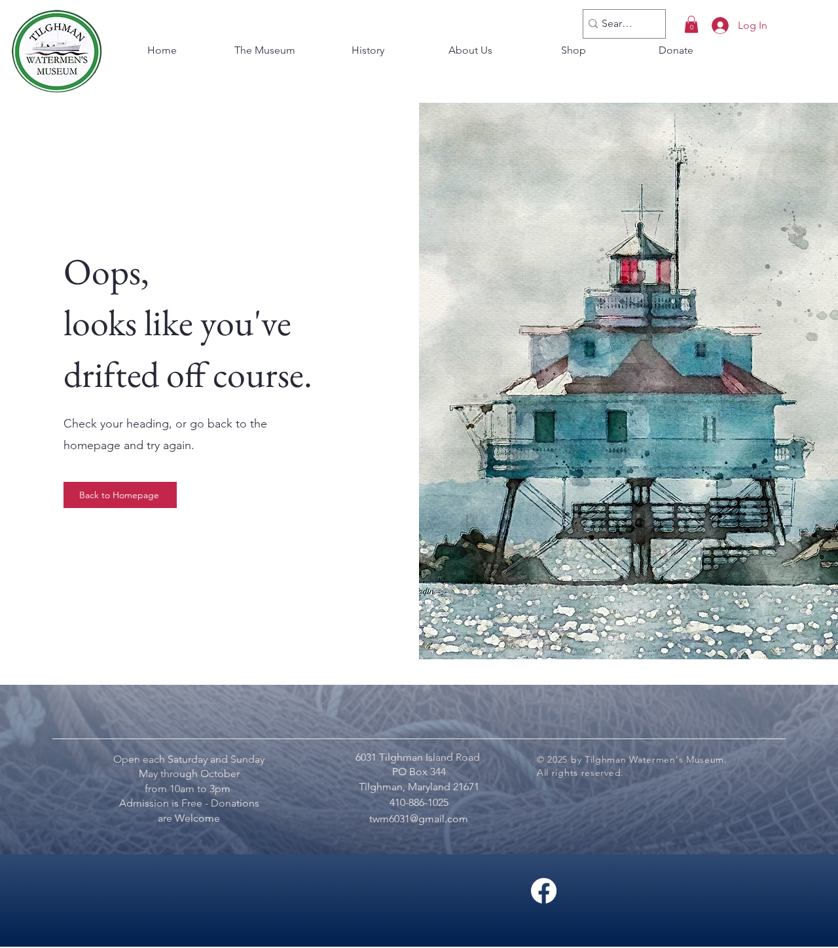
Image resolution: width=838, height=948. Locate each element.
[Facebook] (543, 890)
